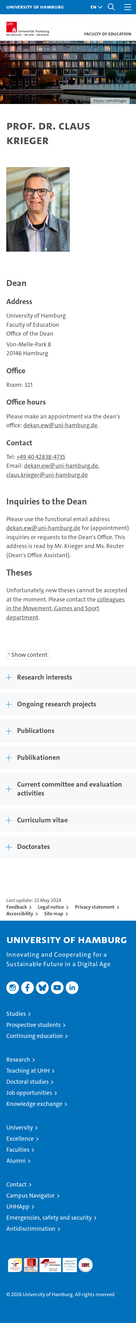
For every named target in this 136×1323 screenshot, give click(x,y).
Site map (53, 913)
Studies (16, 1014)
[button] (95, 7)
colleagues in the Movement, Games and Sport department (65, 608)
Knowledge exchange (34, 1104)
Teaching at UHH (28, 1071)
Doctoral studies (27, 1082)
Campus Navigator (30, 1195)
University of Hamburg (35, 6)
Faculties (17, 1150)
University (19, 1127)
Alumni (16, 1161)
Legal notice (51, 907)
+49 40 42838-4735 (40, 457)
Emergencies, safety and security (49, 1218)
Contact (16, 1184)
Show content (29, 655)
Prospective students (33, 1025)
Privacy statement (94, 907)
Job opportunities (29, 1093)
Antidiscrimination (30, 1229)
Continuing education (34, 1036)
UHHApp (17, 1206)
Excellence (20, 1139)
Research (18, 1060)
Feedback (16, 907)
